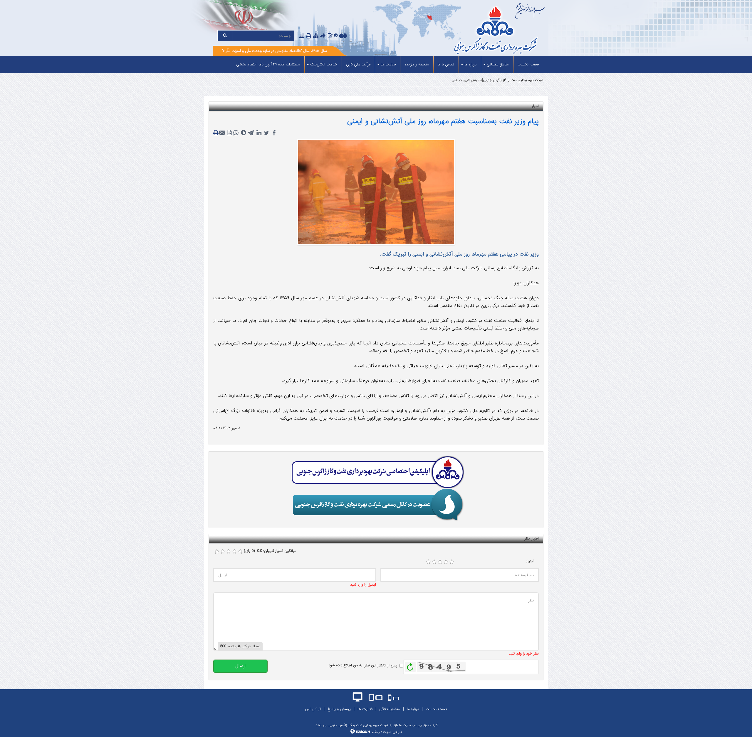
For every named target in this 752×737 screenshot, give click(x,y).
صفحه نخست (436, 709)
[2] (434, 561)
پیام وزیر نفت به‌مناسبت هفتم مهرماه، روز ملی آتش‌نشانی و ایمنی (443, 121)
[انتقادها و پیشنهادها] (330, 36)
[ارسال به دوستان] (323, 36)
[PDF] (229, 133)
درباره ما (413, 709)
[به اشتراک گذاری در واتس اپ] (236, 133)
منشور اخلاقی (389, 709)
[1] (428, 561)
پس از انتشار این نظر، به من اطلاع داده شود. (362, 665)
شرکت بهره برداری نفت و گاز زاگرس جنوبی (513, 80)
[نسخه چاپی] (309, 36)
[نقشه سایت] (315, 36)
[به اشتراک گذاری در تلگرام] (251, 133)
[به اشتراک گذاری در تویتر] (266, 133)
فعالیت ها (364, 709)
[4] (446, 561)
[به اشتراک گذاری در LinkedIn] (258, 133)
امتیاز (530, 561)
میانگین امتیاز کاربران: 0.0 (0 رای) (270, 551)
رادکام (376, 732)
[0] (216, 551)
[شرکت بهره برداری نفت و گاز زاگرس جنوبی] (473, 31)
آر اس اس (313, 709)
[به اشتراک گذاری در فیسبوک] (274, 133)
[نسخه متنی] (216, 133)
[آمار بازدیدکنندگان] (301, 36)
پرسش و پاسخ (339, 709)
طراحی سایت (392, 732)
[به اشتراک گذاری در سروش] (243, 133)
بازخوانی (410, 665)
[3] (440, 561)
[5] (451, 561)
